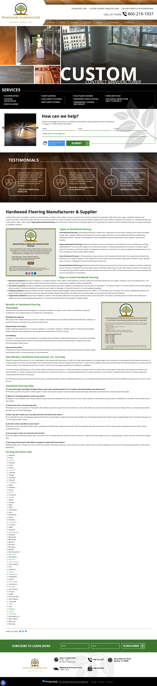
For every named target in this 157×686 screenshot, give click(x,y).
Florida (11, 492)
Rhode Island (13, 582)
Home (52, 22)
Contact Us (128, 22)
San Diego (12, 587)
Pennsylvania (13, 574)
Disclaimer (101, 682)
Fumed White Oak (113, 96)
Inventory (75, 22)
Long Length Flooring (51, 99)
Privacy (51, 144)
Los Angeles (13, 522)
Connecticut (13, 483)
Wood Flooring (11, 104)
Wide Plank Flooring (50, 102)
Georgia (11, 497)
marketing (72, 682)
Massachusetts (14, 532)
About (62, 22)
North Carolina (14, 562)
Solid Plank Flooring (83, 96)
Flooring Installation (10, 100)
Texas (11, 604)
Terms (54, 144)
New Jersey (12, 554)
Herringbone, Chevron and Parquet (84, 103)
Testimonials (113, 22)
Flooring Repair (11, 96)
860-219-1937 (140, 13)
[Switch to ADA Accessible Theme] (3, 683)
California (12, 470)
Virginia (11, 611)
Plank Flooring (48, 96)
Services (87, 22)
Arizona (11, 460)
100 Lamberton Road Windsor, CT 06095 (122, 660)
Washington (13, 614)
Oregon (11, 572)
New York (12, 559)
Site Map (93, 682)
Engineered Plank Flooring (86, 99)
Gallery (100, 22)
